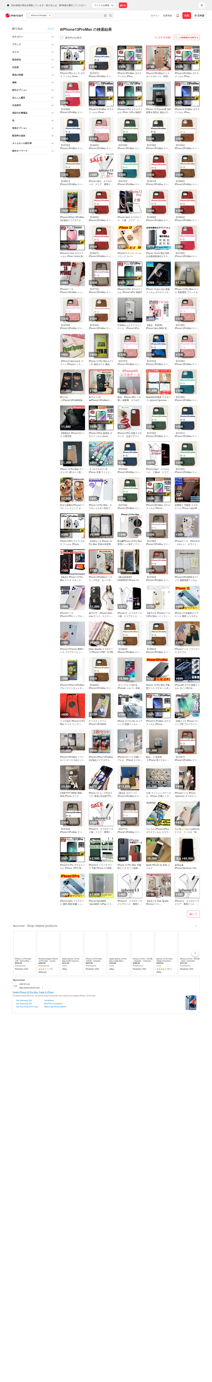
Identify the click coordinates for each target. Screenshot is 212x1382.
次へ (191, 914)
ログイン (155, 15)
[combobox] (69, 15)
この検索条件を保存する (188, 37)
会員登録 (167, 15)
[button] (50, 15)
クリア (50, 28)
